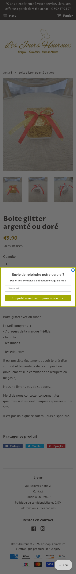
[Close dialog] (73, 270)
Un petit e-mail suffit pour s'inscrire (38, 298)
